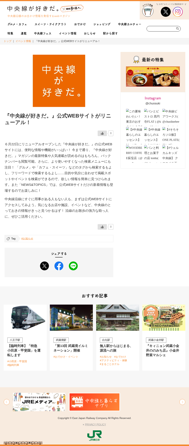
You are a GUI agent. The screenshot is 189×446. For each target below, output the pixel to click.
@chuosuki (152, 103)
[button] (7, 402)
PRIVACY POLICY (95, 424)
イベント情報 (23, 41)
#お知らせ (27, 238)
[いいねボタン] (102, 133)
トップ (7, 41)
